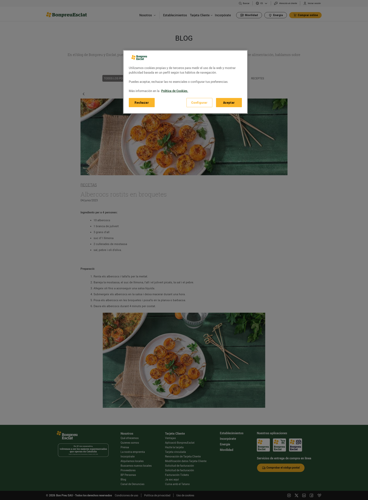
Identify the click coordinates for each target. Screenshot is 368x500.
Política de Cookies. (174, 91)
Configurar (199, 102)
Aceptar (229, 102)
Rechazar (142, 102)
